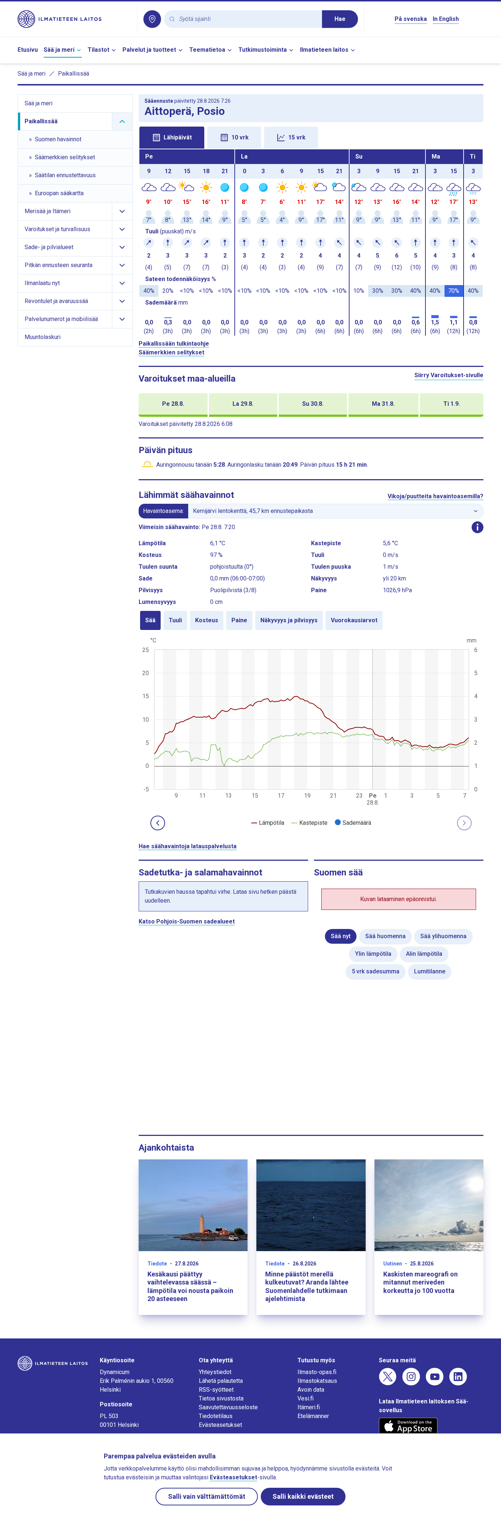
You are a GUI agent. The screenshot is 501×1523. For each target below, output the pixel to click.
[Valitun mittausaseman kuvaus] (477, 527)
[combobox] (248, 19)
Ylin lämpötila (373, 953)
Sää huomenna (385, 936)
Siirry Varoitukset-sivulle (448, 375)
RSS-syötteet (216, 1389)
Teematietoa (207, 49)
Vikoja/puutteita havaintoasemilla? (435, 496)
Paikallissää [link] (73, 73)
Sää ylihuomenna (443, 936)
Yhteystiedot (215, 1372)
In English (446, 18)
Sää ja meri (59, 49)
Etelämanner (313, 1416)
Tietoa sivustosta (221, 1398)
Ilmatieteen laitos (324, 49)
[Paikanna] (152, 19)
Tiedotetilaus (216, 1416)
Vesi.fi (305, 1398)
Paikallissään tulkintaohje (174, 343)
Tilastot (98, 49)
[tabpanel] (311, 242)
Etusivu (28, 49)
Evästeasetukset (220, 1424)
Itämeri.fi (308, 1407)
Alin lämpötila (424, 953)
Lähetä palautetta (221, 1380)
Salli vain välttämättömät (206, 1496)
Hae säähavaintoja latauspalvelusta (188, 846)
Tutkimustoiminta (262, 49)
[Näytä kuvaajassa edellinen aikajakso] (157, 823)
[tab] (171, 138)
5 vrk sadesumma (375, 971)
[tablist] (311, 137)
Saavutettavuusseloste (228, 1407)
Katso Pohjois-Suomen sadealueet (187, 921)
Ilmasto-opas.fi (316, 1372)
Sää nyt (341, 936)
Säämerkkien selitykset (171, 352)
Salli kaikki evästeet (303, 1496)
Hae (339, 18)
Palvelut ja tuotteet (149, 49)
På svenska (411, 18)
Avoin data (310, 1389)
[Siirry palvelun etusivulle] (74, 19)
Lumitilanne (429, 971)
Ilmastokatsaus (317, 1380)
